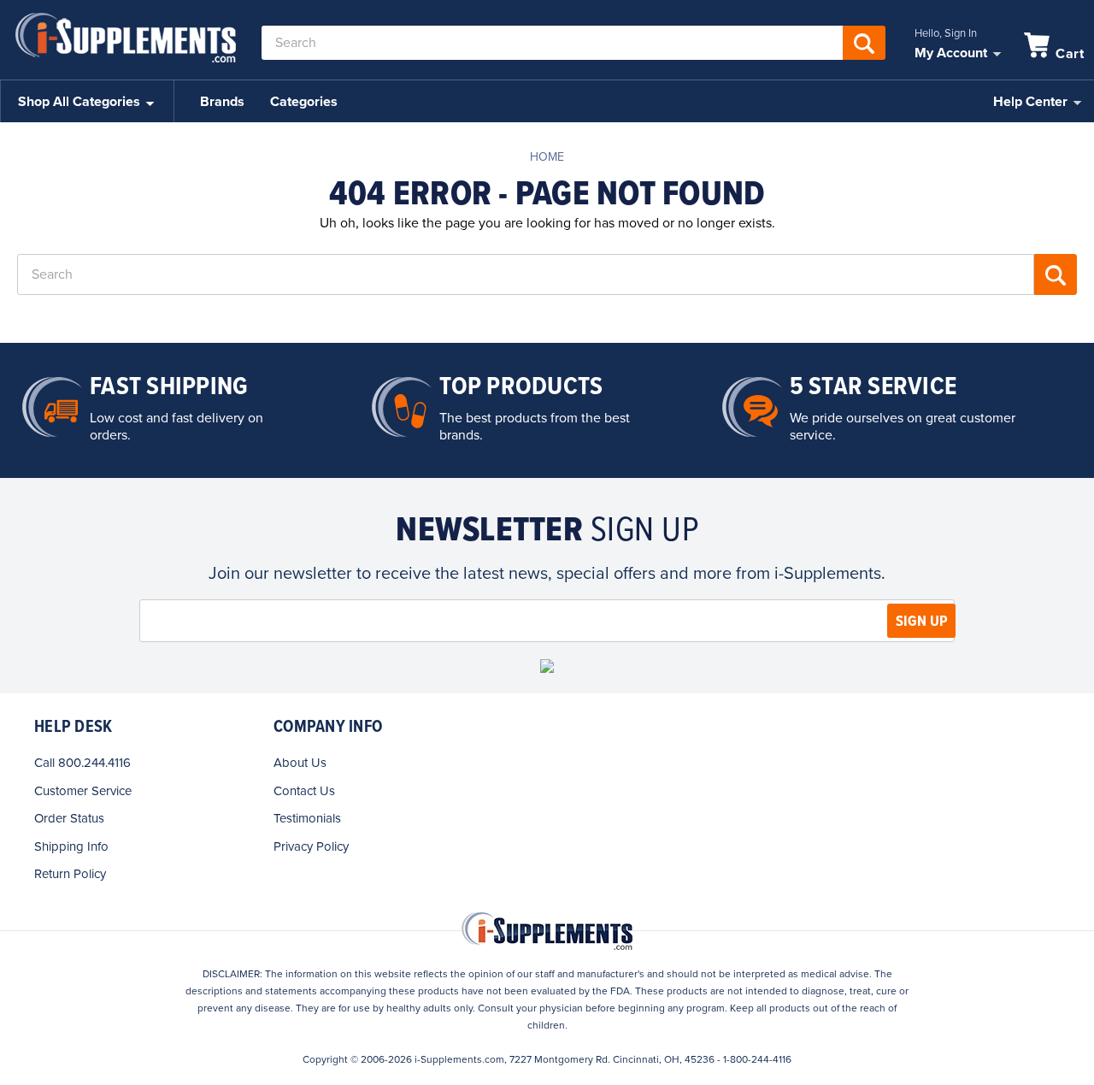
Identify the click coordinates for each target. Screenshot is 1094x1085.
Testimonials (307, 818)
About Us (300, 762)
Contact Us (304, 791)
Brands (222, 101)
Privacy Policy (311, 846)
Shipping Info (71, 846)
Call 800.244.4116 (82, 762)
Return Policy (70, 874)
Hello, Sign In (946, 33)
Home (547, 157)
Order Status (69, 818)
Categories (304, 101)
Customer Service (83, 791)
